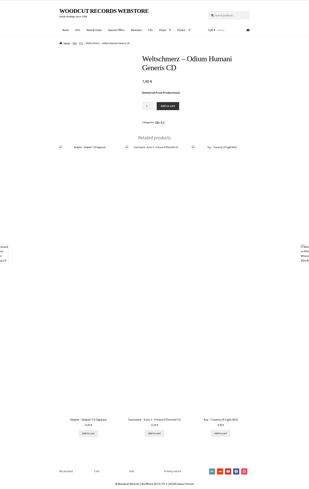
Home (67, 43)
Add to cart (168, 106)
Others (181, 30)
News (65, 30)
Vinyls (162, 30)
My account (66, 471)
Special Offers (116, 30)
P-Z (81, 43)
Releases (136, 30)
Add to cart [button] (88, 433)
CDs (150, 30)
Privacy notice (172, 471)
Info (77, 30)
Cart (97, 471)
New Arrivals (94, 30)
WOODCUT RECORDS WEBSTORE (104, 11)
